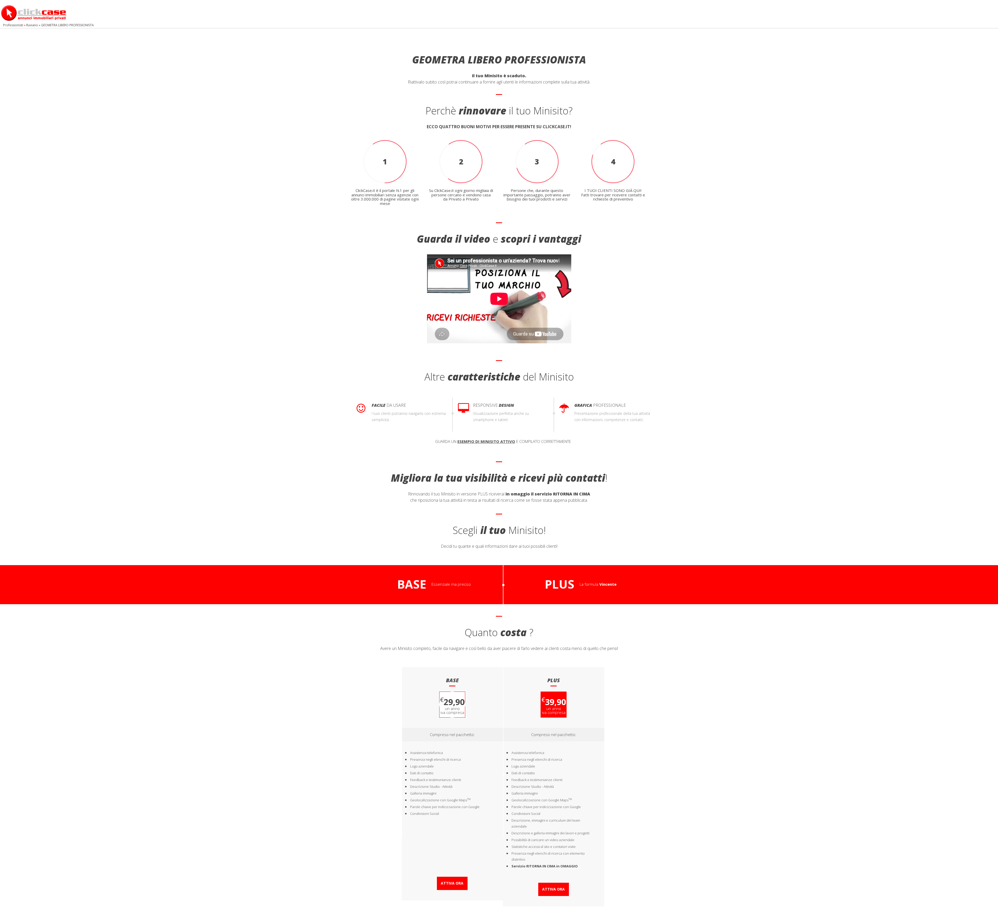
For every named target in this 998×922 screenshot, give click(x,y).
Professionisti (13, 25)
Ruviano (32, 25)
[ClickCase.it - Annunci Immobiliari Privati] (34, 12)
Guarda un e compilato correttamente (503, 441)
